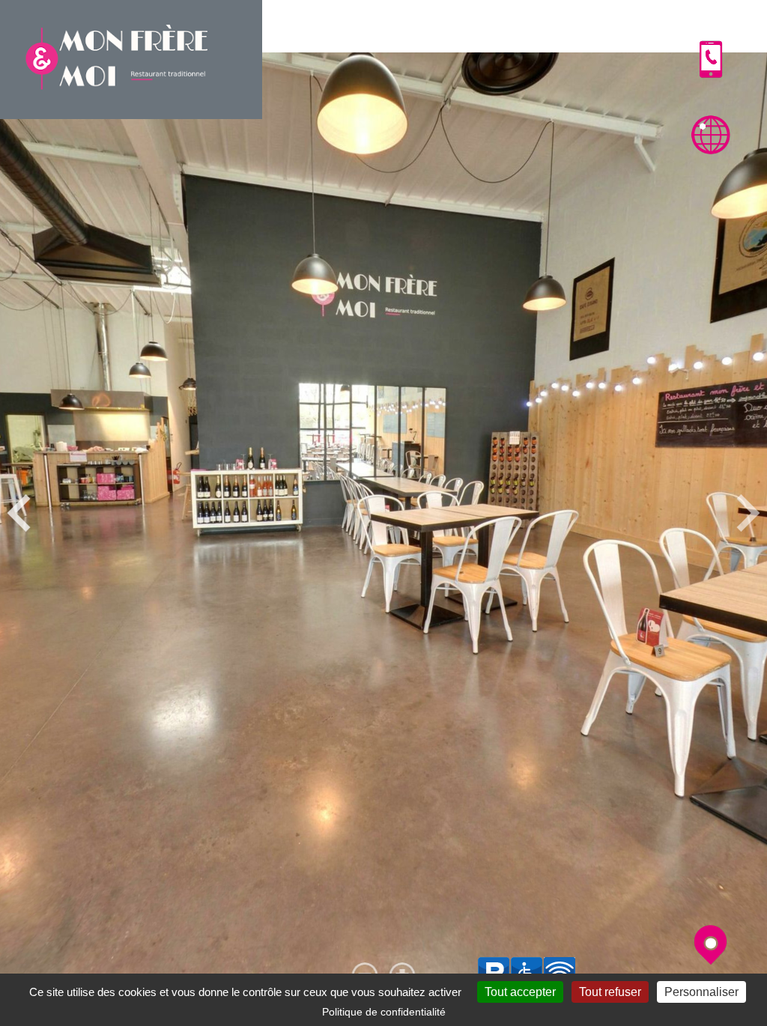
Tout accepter (520, 992)
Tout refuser (610, 992)
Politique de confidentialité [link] (384, 1012)
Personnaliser (701, 992)
